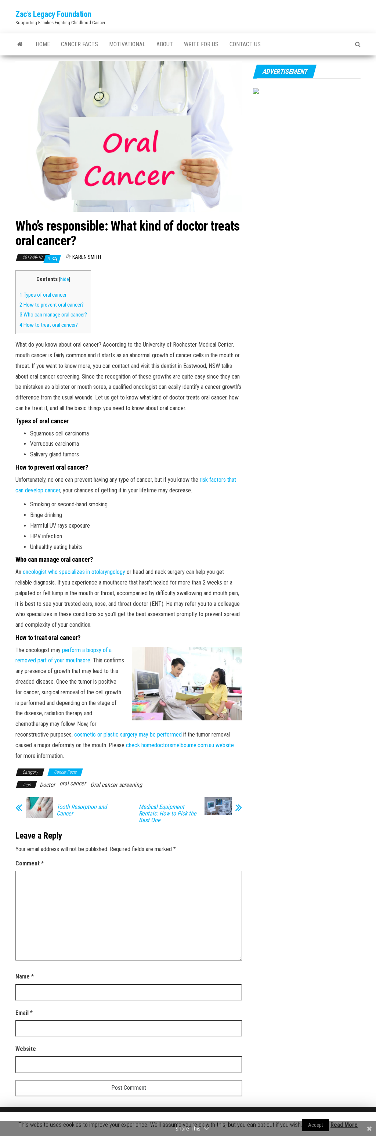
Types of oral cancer (42, 295)
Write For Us (201, 44)
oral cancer (72, 783)
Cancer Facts (79, 44)
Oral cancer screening (116, 784)
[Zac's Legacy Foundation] (20, 44)
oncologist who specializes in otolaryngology (74, 571)
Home (43, 44)
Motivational (127, 44)
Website (25, 1048)
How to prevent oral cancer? (51, 304)
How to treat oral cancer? (48, 325)
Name (24, 976)
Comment (29, 863)
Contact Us (245, 44)
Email (24, 1012)
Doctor (47, 784)
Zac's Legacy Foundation (53, 14)
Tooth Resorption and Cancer (82, 810)
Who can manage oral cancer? (53, 314)
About (164, 44)
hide (64, 279)
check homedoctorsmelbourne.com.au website (180, 745)
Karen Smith (86, 257)
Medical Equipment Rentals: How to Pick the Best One (167, 814)
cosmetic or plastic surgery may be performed (128, 734)
